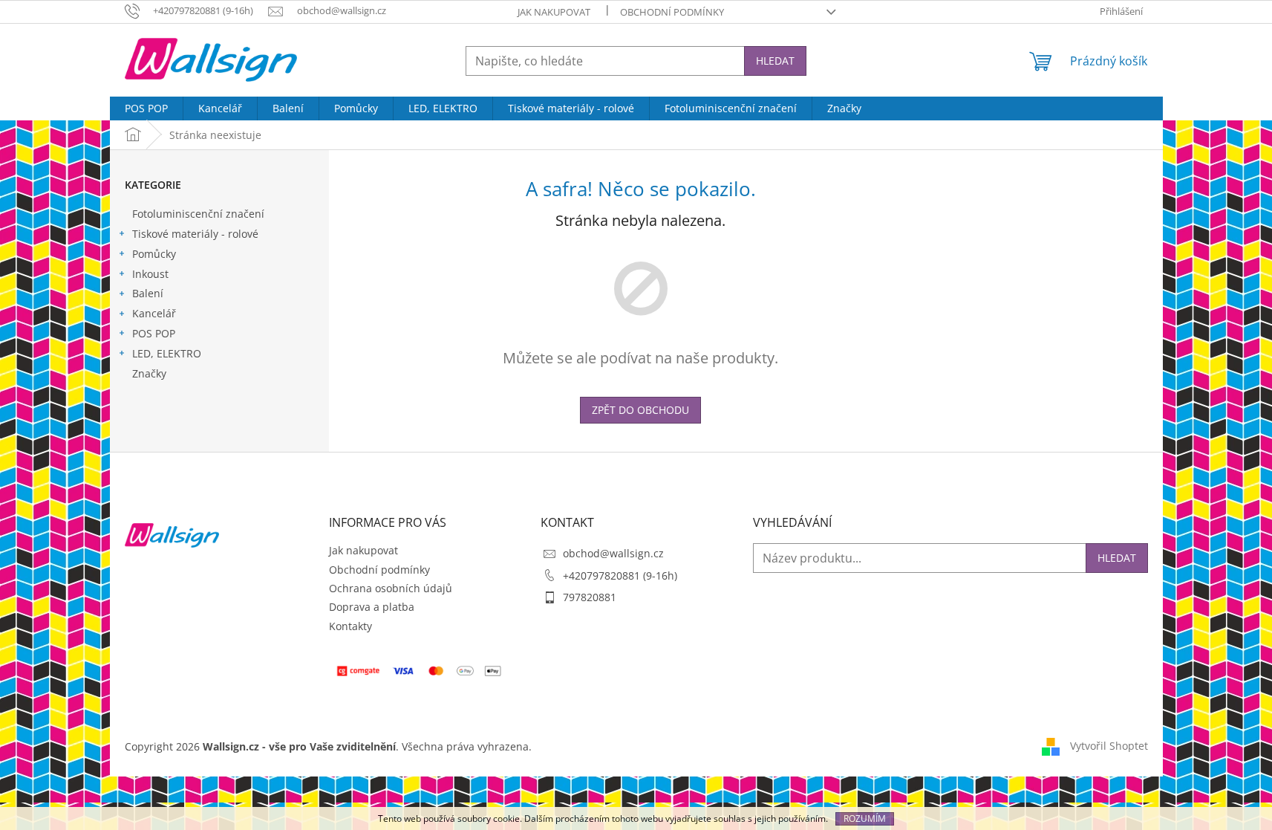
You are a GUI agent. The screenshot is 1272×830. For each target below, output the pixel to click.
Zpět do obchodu (640, 410)
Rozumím (865, 818)
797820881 (589, 597)
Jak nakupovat (554, 12)
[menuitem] (146, 108)
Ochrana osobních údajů (390, 588)
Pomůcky (154, 254)
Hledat (775, 61)
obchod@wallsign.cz (613, 553)
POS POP (153, 333)
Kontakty (350, 626)
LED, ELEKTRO (166, 353)
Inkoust (150, 274)
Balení (147, 293)
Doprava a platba (371, 607)
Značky (149, 373)
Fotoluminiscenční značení (198, 214)
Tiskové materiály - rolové (195, 234)
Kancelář (154, 313)
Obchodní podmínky (672, 12)
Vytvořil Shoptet (1109, 746)
